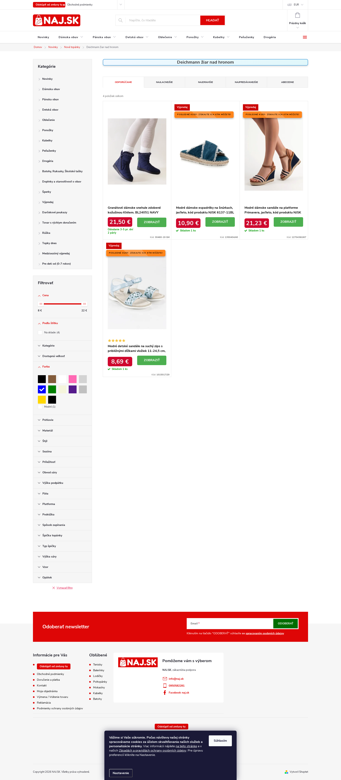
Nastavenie (121, 773)
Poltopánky (100, 681)
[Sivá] (83, 379)
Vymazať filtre (65, 588)
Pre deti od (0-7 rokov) (56, 264)
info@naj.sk (176, 679)
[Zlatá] (42, 400)
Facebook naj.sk (179, 692)
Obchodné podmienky (80, 5)
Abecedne (287, 82)
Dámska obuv (51, 89)
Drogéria (47, 161)
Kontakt (42, 685)
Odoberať (285, 623)
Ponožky (47, 130)
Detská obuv (50, 110)
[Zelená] (52, 389)
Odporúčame (123, 82)
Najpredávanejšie (246, 82)
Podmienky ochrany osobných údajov (60, 708)
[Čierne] (52, 400)
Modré (49, 407)
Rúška (46, 233)
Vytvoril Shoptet (299, 772)
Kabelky (47, 140)
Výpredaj (47, 202)
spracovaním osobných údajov (265, 633)
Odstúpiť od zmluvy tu (49, 5)
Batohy (97, 699)
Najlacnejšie (164, 82)
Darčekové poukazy (54, 212)
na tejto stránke (186, 746)
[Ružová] (73, 379)
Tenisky (97, 664)
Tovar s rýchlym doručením (59, 223)
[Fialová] (73, 389)
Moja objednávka (47, 691)
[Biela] (62, 379)
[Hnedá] (52, 379)
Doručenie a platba (48, 680)
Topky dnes (49, 243)
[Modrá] (42, 389)
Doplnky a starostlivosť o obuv (61, 181)
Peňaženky (49, 151)
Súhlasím (220, 741)
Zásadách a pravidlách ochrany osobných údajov (152, 750)
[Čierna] (42, 379)
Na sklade (51, 332)
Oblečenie (48, 120)
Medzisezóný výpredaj (56, 253)
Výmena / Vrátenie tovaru (52, 697)
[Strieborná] (83, 389)
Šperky (46, 192)
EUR (296, 5)
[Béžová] (62, 389)
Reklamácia (44, 703)
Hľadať (212, 20)
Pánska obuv (50, 99)
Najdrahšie (205, 82)
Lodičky (98, 676)
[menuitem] (43, 37)
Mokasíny (99, 687)
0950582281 (177, 686)
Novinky (47, 79)
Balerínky (98, 670)
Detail (152, 222)
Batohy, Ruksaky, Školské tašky (62, 171)
